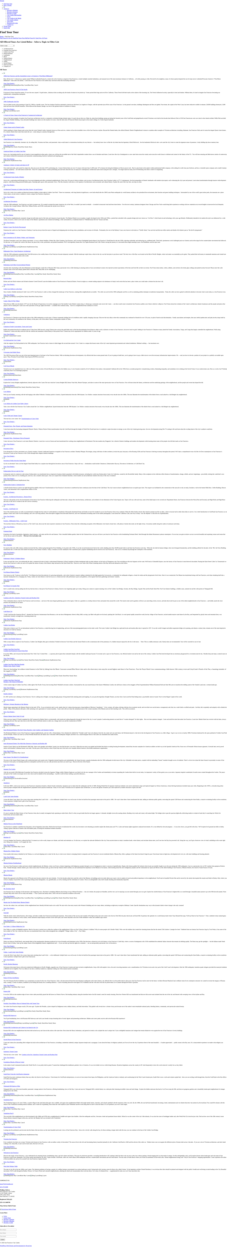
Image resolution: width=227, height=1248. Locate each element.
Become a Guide (11, 13)
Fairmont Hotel (8, 531)
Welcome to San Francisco (11, 1152)
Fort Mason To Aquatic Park (12, 586)
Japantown (7, 783)
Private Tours (7, 26)
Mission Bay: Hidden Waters (12, 851)
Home (1, 36)
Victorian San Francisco (10, 1139)
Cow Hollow (7, 391)
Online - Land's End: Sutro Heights (13, 952)
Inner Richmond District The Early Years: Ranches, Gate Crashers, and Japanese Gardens (29, 730)
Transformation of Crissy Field (29, 418)
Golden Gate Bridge (9, 625)
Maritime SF (7, 837)
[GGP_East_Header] (4, 646)
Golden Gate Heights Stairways (12, 638)
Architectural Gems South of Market (14, 177)
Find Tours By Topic (33, 38)
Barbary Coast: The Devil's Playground (15, 227)
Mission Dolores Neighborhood (12, 863)
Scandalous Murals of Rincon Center (14, 1062)
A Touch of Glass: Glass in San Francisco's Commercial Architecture (23, 115)
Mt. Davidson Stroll (9, 888)
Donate (2, 1)
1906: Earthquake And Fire (11, 101)
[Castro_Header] (4, 298)
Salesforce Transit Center (11, 1051)
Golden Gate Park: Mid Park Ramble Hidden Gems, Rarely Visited (14, 665)
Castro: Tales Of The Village (12, 301)
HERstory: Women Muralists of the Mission (16, 704)
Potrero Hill (7, 991)
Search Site (7, 28)
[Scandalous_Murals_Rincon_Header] (4, 1059)
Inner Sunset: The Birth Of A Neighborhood (16, 757)
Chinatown (7, 314)
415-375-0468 (4, 1187)
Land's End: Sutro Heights (11, 796)
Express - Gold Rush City (11, 509)
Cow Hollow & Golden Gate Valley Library (16, 403)
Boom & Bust (7, 278)
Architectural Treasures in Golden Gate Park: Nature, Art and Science (23, 189)
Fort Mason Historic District (11, 572)
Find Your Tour (8, 4)
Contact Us (10, 24)
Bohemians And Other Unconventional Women (17, 265)
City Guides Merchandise (14, 15)
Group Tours (7, 1218)
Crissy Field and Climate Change (13, 415)
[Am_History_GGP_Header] (4, 148)
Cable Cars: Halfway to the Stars (13, 289)
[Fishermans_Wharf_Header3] (4, 556)
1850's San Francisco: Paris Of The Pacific (15, 89)
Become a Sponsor (12, 12)
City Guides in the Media (14, 18)
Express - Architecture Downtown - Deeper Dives (18, 497)
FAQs (8, 16)
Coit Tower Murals (9, 366)
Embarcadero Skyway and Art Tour (13, 471)
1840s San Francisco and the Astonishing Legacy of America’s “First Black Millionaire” (28, 76)
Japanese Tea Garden (9, 769)
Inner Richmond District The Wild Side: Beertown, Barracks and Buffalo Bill (25, 743)
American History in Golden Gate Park (14, 151)
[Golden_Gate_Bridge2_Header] (4, 622)
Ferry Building (8, 545)
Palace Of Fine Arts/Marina (11, 978)
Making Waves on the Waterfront (13, 824)
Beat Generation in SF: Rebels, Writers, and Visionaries (19, 237)
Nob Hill (6, 913)
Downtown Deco (8, 448)
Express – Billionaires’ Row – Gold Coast (15, 521)
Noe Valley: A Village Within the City (14, 926)
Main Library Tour (9, 810)
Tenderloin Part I (8, 1100)
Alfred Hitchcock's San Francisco (13, 139)
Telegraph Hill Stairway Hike (12, 1086)
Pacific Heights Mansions (11, 964)
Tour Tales (10, 21)
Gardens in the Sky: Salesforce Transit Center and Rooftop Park (21, 598)
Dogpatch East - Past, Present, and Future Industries (18, 426)
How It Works (8, 5)
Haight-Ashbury (8, 694)
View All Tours (43, 38)
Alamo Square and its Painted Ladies (14, 127)
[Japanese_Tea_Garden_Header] (4, 766)
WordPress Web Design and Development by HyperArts (16, 1245)
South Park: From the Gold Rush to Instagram (16, 1074)
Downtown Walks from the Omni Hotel (15, 460)
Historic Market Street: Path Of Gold (14, 716)
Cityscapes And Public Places (12, 352)
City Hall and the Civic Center (12, 340)
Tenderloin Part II (8, 1113)
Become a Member (12, 10)
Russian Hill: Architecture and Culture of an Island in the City (21, 1027)
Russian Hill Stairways (10, 1015)
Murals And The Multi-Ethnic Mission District (16, 902)
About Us (6, 8)
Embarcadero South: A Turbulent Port (14, 484)
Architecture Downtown (10, 201)
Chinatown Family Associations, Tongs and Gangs (18, 326)
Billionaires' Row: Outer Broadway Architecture (17, 251)
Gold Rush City (8, 611)
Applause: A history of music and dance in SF (16, 165)
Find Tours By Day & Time (8, 38)
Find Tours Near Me (21, 38)
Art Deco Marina (8, 215)
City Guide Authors (12, 20)
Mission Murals (8, 875)
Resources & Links (12, 23)
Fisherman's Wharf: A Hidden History (14, 558)
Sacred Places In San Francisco (12, 1039)
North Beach (7, 938)
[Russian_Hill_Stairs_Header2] (4, 1013)
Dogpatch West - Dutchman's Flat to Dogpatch (17, 438)
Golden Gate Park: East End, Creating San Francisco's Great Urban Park (16, 650)
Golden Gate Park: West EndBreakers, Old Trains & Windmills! (13, 681)
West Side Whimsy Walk (10, 1166)
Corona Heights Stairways (11, 379)
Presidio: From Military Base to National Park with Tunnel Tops (21, 1003)
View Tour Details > (9, 83)
